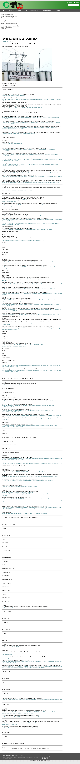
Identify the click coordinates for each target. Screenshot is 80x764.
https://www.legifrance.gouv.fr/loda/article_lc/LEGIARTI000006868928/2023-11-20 (22, 107)
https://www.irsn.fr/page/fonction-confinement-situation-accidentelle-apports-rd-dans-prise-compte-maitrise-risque (30, 476)
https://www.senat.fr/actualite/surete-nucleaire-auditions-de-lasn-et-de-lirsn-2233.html (23, 467)
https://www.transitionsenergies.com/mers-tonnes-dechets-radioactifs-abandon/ (21, 384)
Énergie (58, 10)
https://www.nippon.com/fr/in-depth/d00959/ (12, 658)
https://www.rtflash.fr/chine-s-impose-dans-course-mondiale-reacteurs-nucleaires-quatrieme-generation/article (29, 607)
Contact (77, 2)
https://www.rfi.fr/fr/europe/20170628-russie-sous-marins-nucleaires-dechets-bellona (22, 716)
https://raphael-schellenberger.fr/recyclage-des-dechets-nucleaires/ (18, 133)
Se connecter (69, 2)
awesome (48, 760)
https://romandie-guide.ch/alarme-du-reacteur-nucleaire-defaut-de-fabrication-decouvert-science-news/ (27, 229)
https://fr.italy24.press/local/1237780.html (12, 646)
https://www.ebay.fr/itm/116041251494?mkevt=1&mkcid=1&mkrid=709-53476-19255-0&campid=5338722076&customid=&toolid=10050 (22, 345)
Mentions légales (47, 756)
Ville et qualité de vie (32, 10)
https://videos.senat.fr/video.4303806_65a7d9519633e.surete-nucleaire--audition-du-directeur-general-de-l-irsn (29, 471)
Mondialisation (47, 10)
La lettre (45, 757)
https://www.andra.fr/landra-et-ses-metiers (12, 143)
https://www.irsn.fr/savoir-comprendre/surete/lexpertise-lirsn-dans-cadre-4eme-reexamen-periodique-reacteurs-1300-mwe (32, 463)
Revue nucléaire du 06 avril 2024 (9, 16)
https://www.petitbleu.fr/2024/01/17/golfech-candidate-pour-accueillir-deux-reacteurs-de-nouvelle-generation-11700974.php (32, 314)
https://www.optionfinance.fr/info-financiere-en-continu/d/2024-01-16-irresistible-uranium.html (24, 513)
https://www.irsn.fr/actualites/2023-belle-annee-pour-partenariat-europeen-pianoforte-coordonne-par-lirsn (28, 480)
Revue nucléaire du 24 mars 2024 (9, 23)
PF (12, 41)
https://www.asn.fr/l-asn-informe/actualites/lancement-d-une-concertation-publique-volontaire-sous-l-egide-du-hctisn (30, 172)
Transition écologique (15, 10)
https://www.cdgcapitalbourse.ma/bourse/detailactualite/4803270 (17, 114)
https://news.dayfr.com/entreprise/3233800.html (13, 95)
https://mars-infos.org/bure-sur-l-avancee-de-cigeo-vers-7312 (17, 190)
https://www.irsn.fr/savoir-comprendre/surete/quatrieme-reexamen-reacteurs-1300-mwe (23, 215)
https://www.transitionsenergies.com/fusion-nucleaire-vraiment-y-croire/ (19, 486)
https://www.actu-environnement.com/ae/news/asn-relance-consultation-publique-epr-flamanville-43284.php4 (28, 288)
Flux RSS (45, 758)
